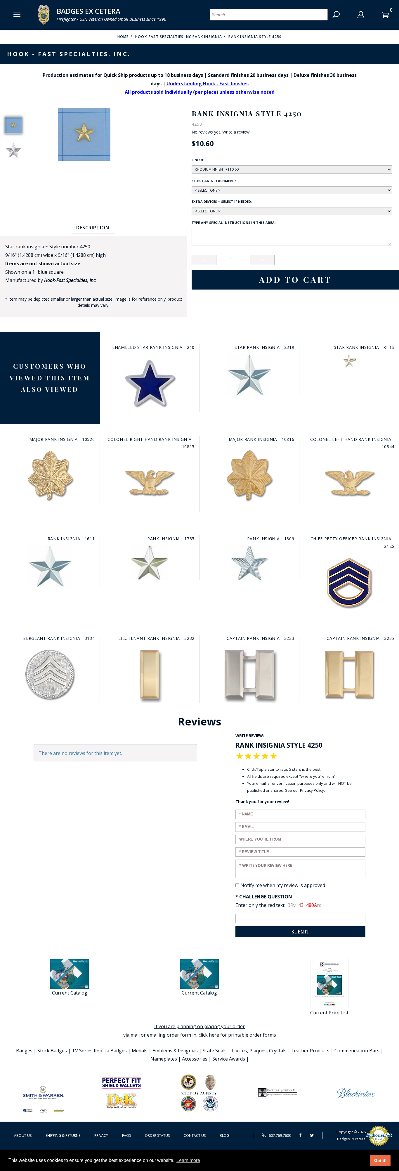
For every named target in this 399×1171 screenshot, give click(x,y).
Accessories (194, 1059)
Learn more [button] (188, 1160)
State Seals (215, 1050)
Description (92, 227)
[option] (13, 125)
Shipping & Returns (63, 1135)
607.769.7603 (279, 1135)
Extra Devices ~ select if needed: (222, 201)
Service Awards (228, 1059)
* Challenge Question (263, 896)
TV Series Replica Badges (99, 1050)
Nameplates (163, 1059)
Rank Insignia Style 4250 (255, 36)
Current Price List (329, 1012)
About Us (23, 1135)
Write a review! (236, 132)
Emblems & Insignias (175, 1050)
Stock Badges (52, 1050)
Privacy (101, 1135)
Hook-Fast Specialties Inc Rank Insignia (178, 36)
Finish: (198, 159)
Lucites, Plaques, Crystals (259, 1050)
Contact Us (195, 1135)
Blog (224, 1135)
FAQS (126, 1135)
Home (123, 36)
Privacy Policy (312, 790)
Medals (140, 1050)
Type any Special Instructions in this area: (233, 222)
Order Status (157, 1135)
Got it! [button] (380, 1160)
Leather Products (310, 1050)
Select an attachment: (214, 181)
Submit (300, 932)
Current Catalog (69, 993)
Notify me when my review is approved (282, 885)
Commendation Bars (356, 1050)
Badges (24, 1050)
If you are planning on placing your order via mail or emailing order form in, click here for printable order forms (199, 1030)
